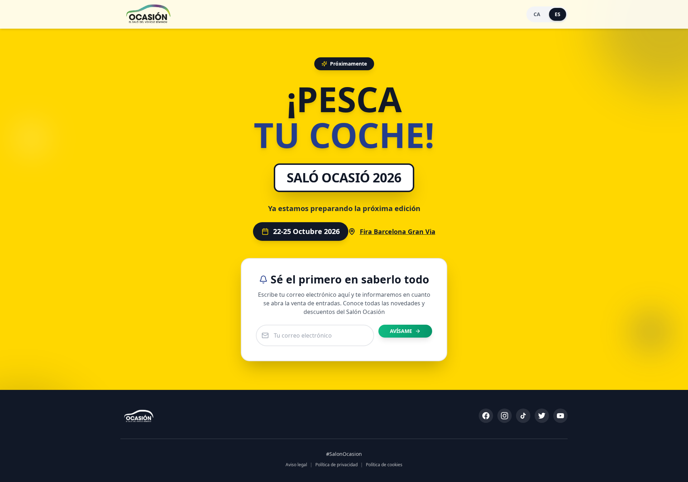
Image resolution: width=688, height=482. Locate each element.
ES (557, 14)
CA (537, 14)
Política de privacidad (336, 465)
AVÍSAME (401, 331)
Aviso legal (296, 465)
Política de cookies (384, 465)
